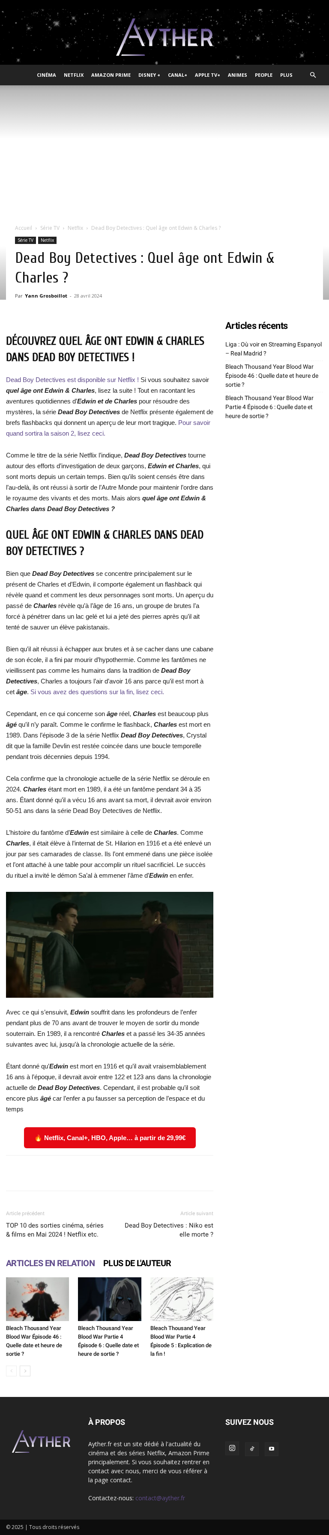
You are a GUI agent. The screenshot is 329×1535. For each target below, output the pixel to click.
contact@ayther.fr (160, 1498)
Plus (286, 75)
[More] (266, 1173)
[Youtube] (271, 1449)
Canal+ (177, 75)
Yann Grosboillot (46, 295)
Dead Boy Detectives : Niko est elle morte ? (169, 1230)
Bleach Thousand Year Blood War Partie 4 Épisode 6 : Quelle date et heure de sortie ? (269, 406)
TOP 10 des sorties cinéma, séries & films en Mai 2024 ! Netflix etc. (55, 1230)
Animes (237, 75)
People (263, 75)
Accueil (23, 228)
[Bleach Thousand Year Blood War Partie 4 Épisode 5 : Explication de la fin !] (181, 1299)
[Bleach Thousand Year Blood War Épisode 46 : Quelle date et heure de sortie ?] (37, 1299)
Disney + (149, 75)
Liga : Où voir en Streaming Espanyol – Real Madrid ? (273, 349)
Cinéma (46, 75)
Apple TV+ (207, 75)
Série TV (50, 228)
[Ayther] (164, 37)
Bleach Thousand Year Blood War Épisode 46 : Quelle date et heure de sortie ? (271, 375)
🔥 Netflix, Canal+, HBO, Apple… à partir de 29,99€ (109, 1137)
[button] (312, 75)
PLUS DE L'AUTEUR (137, 1263)
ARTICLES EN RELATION (50, 1263)
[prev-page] (11, 1371)
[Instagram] (232, 1448)
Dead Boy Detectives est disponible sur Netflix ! (72, 379)
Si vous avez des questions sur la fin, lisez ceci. (97, 691)
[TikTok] (252, 1449)
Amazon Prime (111, 75)
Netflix (74, 75)
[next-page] (25, 1371)
